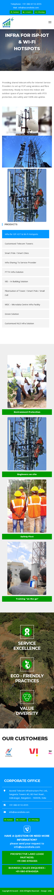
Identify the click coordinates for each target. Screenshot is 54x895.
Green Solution (12, 314)
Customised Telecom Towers (19, 243)
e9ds (50, 891)
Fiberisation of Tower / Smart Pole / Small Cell (25, 292)
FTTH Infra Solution (14, 272)
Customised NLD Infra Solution (19, 323)
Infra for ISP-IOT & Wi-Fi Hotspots (21, 234)
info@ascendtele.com (28, 7)
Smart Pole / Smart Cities (17, 253)
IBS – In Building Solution (16, 281)
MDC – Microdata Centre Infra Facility (22, 304)
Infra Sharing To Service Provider (20, 262)
